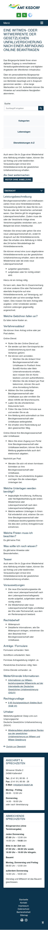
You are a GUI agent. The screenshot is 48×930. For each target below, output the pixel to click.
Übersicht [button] (10, 190)
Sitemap (24, 915)
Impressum (23, 905)
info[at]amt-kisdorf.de (23, 784)
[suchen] (41, 108)
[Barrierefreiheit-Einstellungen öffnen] (43, 922)
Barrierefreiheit (23, 911)
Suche (7, 103)
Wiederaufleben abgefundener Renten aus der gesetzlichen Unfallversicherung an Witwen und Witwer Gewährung (26, 735)
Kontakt (23, 902)
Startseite (23, 899)
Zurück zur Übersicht (16, 746)
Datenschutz (23, 908)
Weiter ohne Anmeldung (18, 179)
